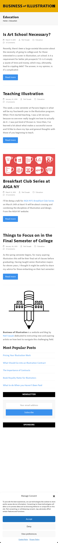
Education (39, 40)
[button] (54, 496)
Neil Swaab (26, 40)
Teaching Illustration (23, 93)
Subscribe (29, 412)
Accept (29, 519)
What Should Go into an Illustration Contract (24, 363)
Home (5, 21)
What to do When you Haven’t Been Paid (22, 385)
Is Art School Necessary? (27, 34)
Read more (10, 77)
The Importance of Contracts (16, 370)
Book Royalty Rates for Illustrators (19, 378)
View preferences (29, 534)
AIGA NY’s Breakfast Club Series (39, 200)
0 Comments (10, 43)
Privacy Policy (35, 539)
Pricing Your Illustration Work (17, 355)
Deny (29, 526)
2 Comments (10, 102)
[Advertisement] (29, 460)
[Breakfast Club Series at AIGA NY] (29, 165)
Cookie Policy (23, 539)
